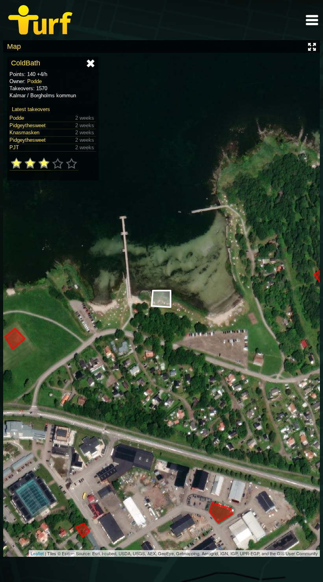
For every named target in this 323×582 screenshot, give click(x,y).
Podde (34, 81)
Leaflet (37, 553)
